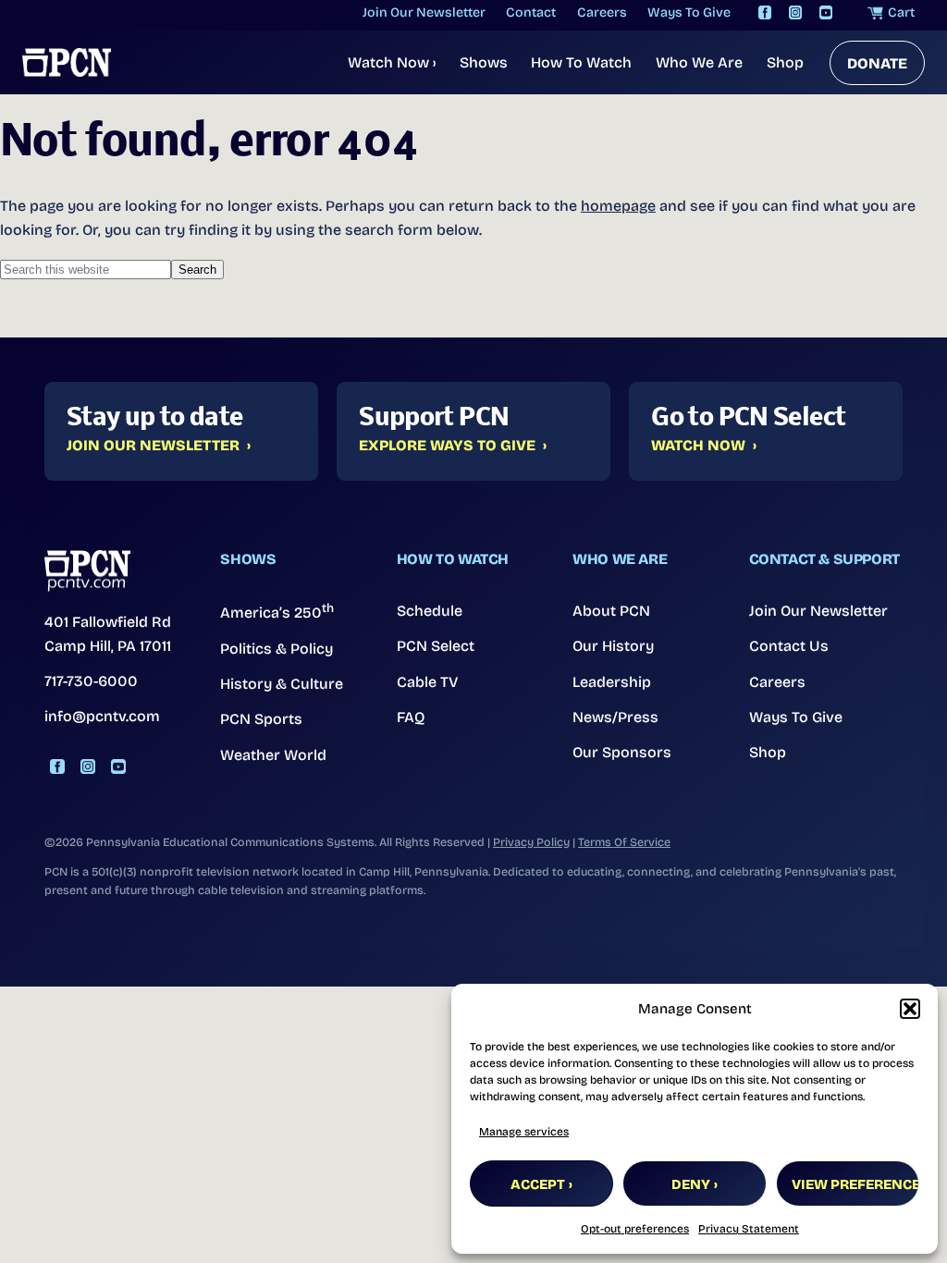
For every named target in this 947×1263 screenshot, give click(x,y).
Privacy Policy (531, 842)
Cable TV (428, 682)
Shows (484, 62)
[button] (910, 1008)
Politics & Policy (276, 648)
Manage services (524, 1131)
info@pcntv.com (102, 716)
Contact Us (789, 646)
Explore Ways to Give (447, 445)
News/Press (615, 717)
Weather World (273, 755)
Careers (777, 682)
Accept (537, 1184)
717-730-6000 (91, 681)
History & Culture (281, 684)
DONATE (877, 63)
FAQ (411, 717)
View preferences (855, 1184)
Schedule (429, 610)
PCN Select (435, 646)
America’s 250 (277, 611)
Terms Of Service (624, 842)
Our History (613, 646)
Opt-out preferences (635, 1228)
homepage (618, 206)
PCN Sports (261, 719)
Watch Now (392, 62)
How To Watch (581, 62)
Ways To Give (795, 717)
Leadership (611, 682)
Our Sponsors (621, 752)
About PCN (611, 610)
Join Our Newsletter (153, 445)
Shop (785, 62)
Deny (690, 1184)
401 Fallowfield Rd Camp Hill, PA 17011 (107, 634)
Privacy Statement (748, 1228)
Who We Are (699, 62)
